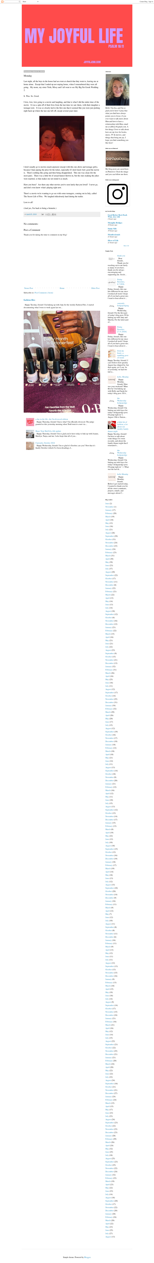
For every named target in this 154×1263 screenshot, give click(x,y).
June (107, 503)
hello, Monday (123, 376)
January (108, 510)
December (109, 546)
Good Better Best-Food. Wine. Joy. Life (117, 216)
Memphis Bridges (115, 222)
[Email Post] (42, 214)
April (107, 519)
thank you (121, 255)
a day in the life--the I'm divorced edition (52, 419)
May (107, 523)
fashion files (29, 299)
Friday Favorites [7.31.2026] (122, 329)
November (109, 506)
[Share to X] (51, 214)
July (107, 529)
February (109, 513)
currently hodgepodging (123, 304)
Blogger (87, 1257)
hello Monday (122, 474)
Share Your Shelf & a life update (48, 431)
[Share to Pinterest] (55, 214)
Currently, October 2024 (45, 443)
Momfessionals (114, 234)
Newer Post (28, 288)
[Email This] (46, 214)
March (108, 516)
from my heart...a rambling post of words (122, 354)
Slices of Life (113, 240)
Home (62, 288)
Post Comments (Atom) (44, 292)
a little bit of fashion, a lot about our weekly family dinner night (118, 427)
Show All (126, 246)
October (108, 539)
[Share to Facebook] (53, 214)
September (109, 536)
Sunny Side (112, 228)
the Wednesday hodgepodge (122, 400)
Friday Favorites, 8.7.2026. (121, 281)
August (108, 532)
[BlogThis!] (49, 214)
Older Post (95, 288)
